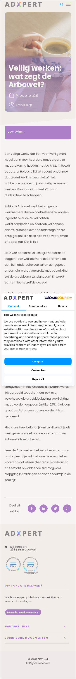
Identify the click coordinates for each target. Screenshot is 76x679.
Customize (38, 370)
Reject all (38, 379)
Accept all (38, 361)
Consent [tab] (13, 306)
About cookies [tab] (38, 306)
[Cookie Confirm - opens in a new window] (58, 297)
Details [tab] (62, 306)
